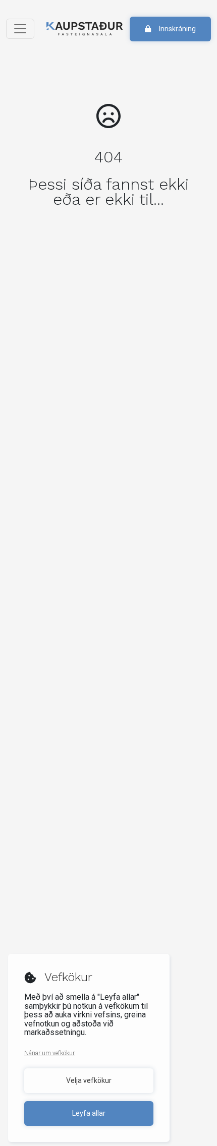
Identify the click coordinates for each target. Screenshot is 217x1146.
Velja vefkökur (89, 1080)
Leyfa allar (88, 1113)
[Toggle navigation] (20, 29)
